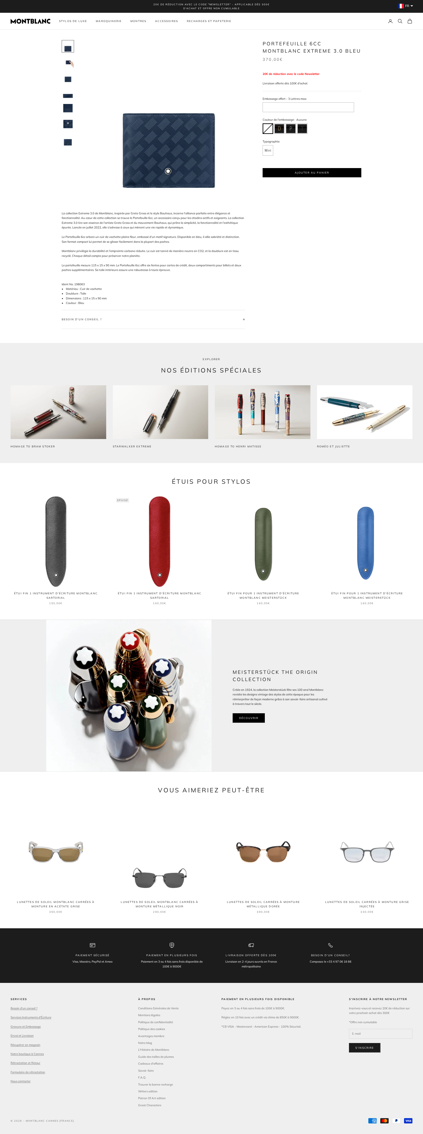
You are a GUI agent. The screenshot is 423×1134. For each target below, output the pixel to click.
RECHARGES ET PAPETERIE (209, 21)
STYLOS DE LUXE (73, 21)
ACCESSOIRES (166, 21)
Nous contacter (21, 1081)
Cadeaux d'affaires (150, 1063)
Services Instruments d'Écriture (31, 1017)
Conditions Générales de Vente (158, 1008)
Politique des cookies (151, 1029)
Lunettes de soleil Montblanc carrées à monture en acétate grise (56, 904)
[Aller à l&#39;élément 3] (68, 78)
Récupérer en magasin (25, 1045)
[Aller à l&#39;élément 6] (68, 125)
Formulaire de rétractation (28, 1072)
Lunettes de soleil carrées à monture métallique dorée (263, 904)
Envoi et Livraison (22, 1035)
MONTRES (138, 21)
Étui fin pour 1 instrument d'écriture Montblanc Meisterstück (263, 595)
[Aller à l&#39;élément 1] (68, 46)
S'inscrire (364, 1047)
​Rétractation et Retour (25, 1063)
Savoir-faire (146, 1070)
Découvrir (248, 718)
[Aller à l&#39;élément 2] (68, 62)
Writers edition (148, 1091)
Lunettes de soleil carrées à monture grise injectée (367, 904)
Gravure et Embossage (26, 1026)
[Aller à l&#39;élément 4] (68, 94)
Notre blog (145, 1043)
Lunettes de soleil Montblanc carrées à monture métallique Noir (159, 904)
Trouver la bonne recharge (155, 1084)
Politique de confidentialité (155, 1022)
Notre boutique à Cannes (27, 1054)
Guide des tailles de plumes (156, 1056)
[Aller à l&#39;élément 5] (68, 110)
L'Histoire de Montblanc (153, 1049)
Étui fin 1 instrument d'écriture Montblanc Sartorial (56, 595)
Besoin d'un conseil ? (24, 1008)
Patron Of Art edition (152, 1098)
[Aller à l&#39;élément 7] (68, 141)
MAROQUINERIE (109, 21)
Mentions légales (149, 1015)
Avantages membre (151, 1036)
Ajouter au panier (312, 172)
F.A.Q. (142, 1077)
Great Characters (149, 1105)
